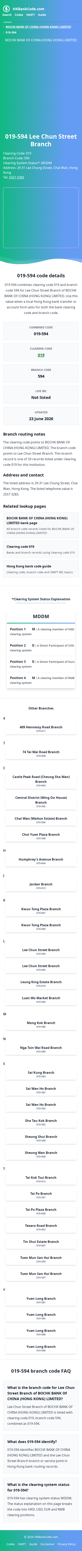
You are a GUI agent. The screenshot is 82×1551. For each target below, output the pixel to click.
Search (7, 15)
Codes (19, 15)
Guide (42, 15)
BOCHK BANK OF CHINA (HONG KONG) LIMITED (38, 27)
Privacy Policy (66, 1544)
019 (41, 355)
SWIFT (30, 15)
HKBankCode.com (28, 8)
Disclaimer (47, 1544)
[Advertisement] (41, 86)
